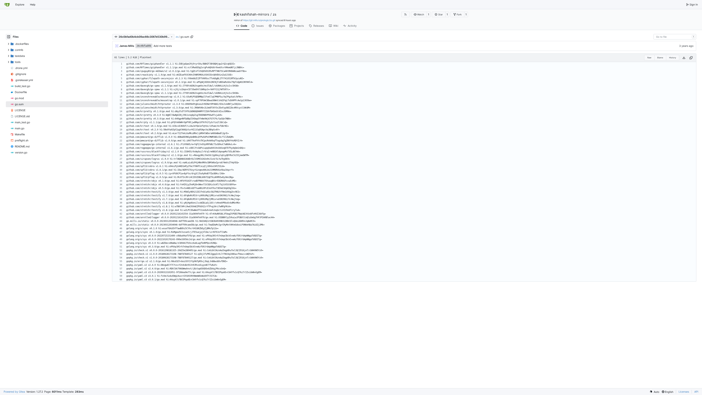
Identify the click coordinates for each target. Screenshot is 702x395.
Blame (660, 57)
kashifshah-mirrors (254, 14)
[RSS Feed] (405, 14)
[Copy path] (191, 36)
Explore (19, 4)
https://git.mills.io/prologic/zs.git (259, 20)
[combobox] (675, 37)
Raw (649, 57)
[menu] (654, 391)
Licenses (684, 391)
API (696, 391)
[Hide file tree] (8, 37)
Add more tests (163, 45)
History (672, 57)
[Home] (7, 4)
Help (32, 4)
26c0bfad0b (144, 45)
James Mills (126, 45)
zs (274, 14)
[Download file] (684, 58)
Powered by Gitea (14, 391)
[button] (419, 14)
